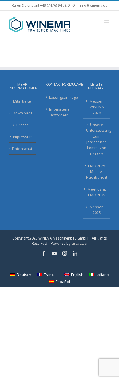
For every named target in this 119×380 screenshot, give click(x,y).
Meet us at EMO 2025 (97, 192)
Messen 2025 (97, 209)
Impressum (23, 136)
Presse (22, 124)
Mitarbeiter (22, 101)
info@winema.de (93, 5)
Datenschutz (23, 148)
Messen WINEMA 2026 (97, 106)
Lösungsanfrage (59, 97)
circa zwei (79, 243)
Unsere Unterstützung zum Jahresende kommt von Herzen (96, 139)
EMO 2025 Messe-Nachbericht (96, 171)
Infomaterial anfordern (59, 112)
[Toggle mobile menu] (107, 21)
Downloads (23, 113)
